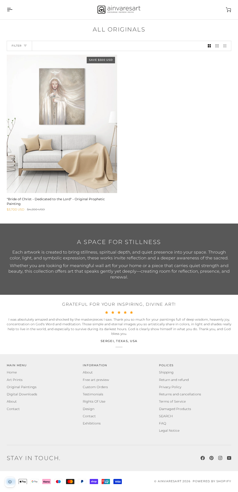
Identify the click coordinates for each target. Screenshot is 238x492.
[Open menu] (14, 9)
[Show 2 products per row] (209, 46)
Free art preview (96, 380)
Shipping (166, 372)
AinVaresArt (170, 481)
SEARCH (166, 416)
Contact (13, 409)
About (12, 401)
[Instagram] (220, 458)
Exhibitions (92, 423)
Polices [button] (166, 365)
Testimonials (93, 394)
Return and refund (174, 380)
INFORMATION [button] (95, 365)
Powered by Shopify (212, 481)
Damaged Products (175, 409)
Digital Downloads (22, 394)
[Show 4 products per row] (226, 46)
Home (12, 372)
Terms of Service (172, 401)
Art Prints (15, 380)
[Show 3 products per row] (217, 46)
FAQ (162, 423)
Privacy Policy (170, 387)
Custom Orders (95, 387)
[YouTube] (229, 458)
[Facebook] (203, 458)
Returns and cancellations (180, 394)
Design (88, 409)
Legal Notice (169, 430)
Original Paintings (21, 387)
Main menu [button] (17, 365)
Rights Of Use (94, 401)
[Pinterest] (211, 458)
